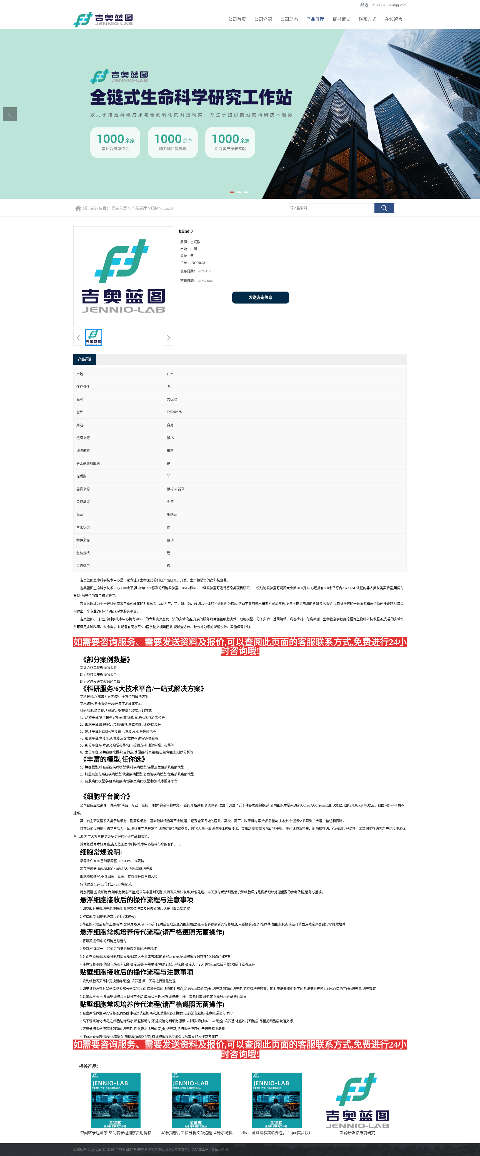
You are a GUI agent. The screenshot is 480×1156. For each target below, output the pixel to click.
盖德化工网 (200, 1150)
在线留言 (393, 19)
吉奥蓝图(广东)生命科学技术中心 (140, 1150)
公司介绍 (263, 19)
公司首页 (237, 19)
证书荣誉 (341, 19)
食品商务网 (219, 1150)
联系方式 (367, 19)
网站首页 (119, 208)
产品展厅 (315, 19)
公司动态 (289, 19)
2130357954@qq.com (389, 5)
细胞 (154, 208)
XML (170, 1150)
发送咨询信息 (260, 297)
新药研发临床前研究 (357, 1133)
